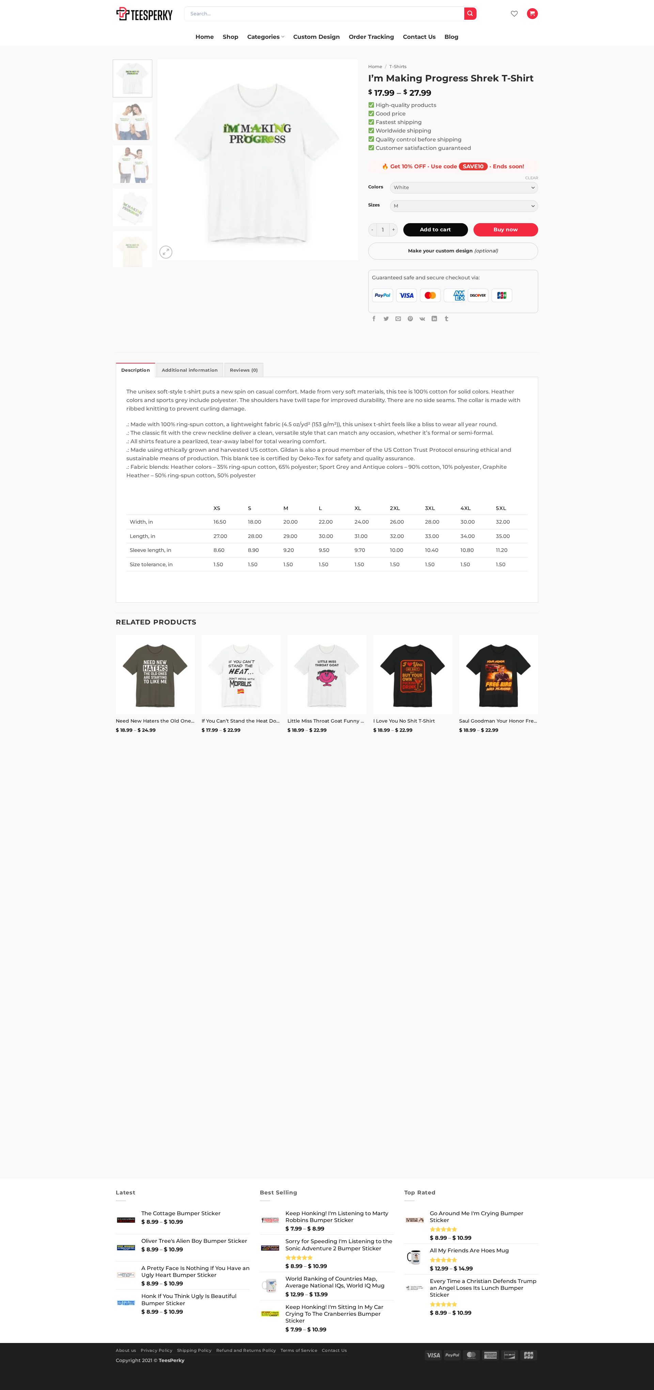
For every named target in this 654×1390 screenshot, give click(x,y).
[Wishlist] (514, 13)
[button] (532, 13)
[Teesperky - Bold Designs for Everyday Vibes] (145, 13)
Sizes (374, 205)
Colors (375, 187)
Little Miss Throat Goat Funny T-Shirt (327, 721)
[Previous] (170, 160)
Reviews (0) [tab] (244, 370)
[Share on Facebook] (374, 318)
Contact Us (419, 36)
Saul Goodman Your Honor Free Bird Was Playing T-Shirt (498, 721)
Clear (531, 177)
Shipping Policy (194, 1350)
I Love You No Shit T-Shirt (404, 721)
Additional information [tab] (190, 370)
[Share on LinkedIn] (434, 318)
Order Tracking (371, 36)
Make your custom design (453, 251)
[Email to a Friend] (398, 318)
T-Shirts (398, 66)
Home (205, 36)
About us (126, 1350)
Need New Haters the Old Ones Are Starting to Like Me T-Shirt (155, 721)
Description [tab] (135, 370)
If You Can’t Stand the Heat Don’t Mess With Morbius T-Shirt (241, 721)
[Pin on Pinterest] (410, 318)
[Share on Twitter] (386, 318)
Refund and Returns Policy (246, 1350)
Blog (451, 36)
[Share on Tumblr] (446, 318)
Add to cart (435, 229)
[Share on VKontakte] (422, 318)
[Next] (345, 160)
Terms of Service (299, 1350)
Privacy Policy (156, 1350)
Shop (230, 36)
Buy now (506, 229)
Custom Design (316, 36)
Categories (263, 36)
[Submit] (470, 13)
